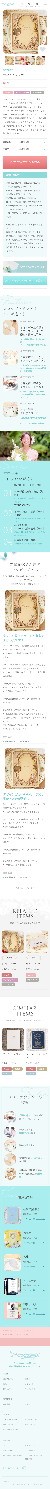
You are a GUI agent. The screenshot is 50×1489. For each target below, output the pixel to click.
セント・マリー (17, 741)
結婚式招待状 (8, 1335)
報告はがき (7, 1389)
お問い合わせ (8, 1450)
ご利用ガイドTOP (10, 1419)
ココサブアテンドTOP (11, 1331)
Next (46, 60)
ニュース (28, 1440)
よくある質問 (30, 1450)
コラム (5, 1445)
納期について (8, 1425)
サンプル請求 (30, 1389)
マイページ (29, 1404)
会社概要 (6, 1440)
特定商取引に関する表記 (12, 1455)
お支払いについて (32, 1419)
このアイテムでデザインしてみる (25, 162)
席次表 (27, 1379)
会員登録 (6, 1404)
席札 (5, 1384)
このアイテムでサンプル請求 (31, 267)
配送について (30, 1425)
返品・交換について (10, 1430)
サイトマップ (30, 1445)
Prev (3, 60)
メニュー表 (29, 1384)
